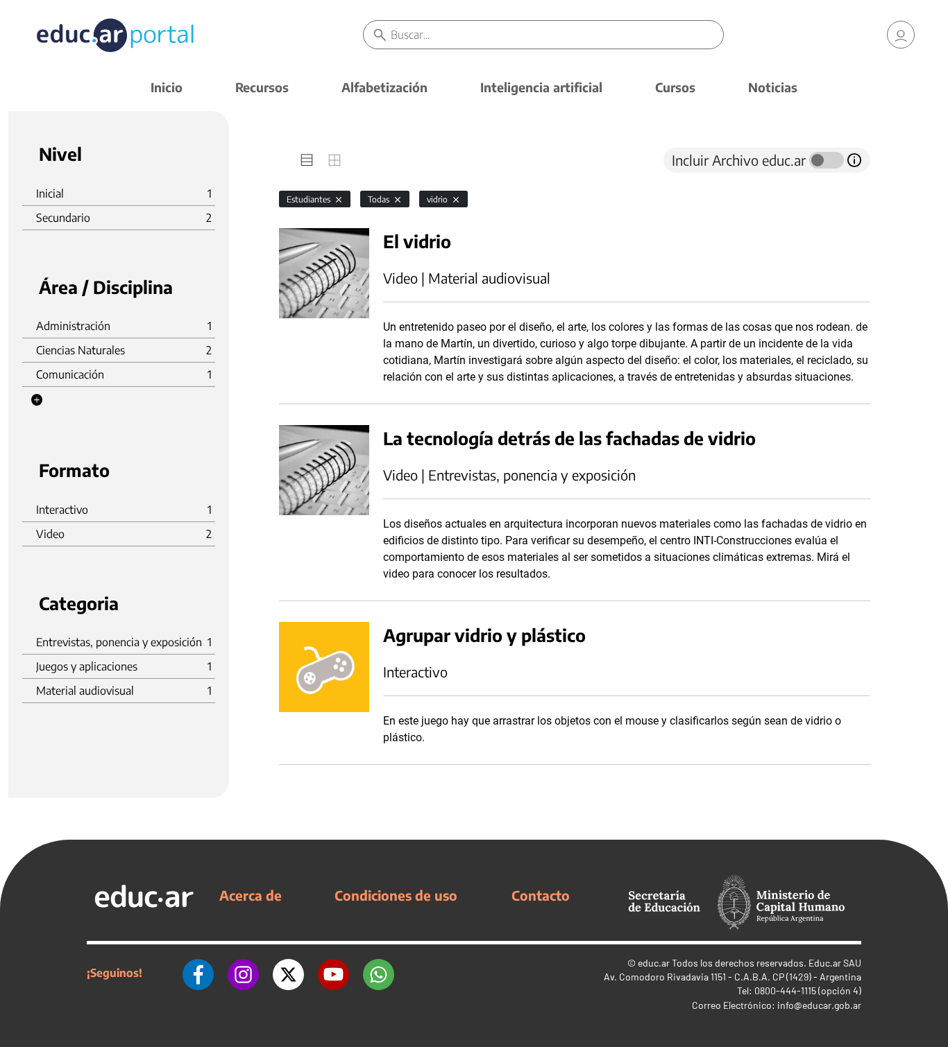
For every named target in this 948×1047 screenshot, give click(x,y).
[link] (901, 35)
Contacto (540, 895)
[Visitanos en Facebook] (198, 972)
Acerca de (250, 895)
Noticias (772, 87)
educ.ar (654, 963)
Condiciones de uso (396, 895)
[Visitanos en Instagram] (243, 972)
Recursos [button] (262, 87)
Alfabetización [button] (384, 87)
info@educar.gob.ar (819, 1005)
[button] (36, 400)
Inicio (167, 87)
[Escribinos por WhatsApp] (378, 972)
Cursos (675, 87)
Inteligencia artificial (541, 87)
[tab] (307, 160)
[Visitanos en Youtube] (333, 972)
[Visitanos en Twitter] (288, 972)
